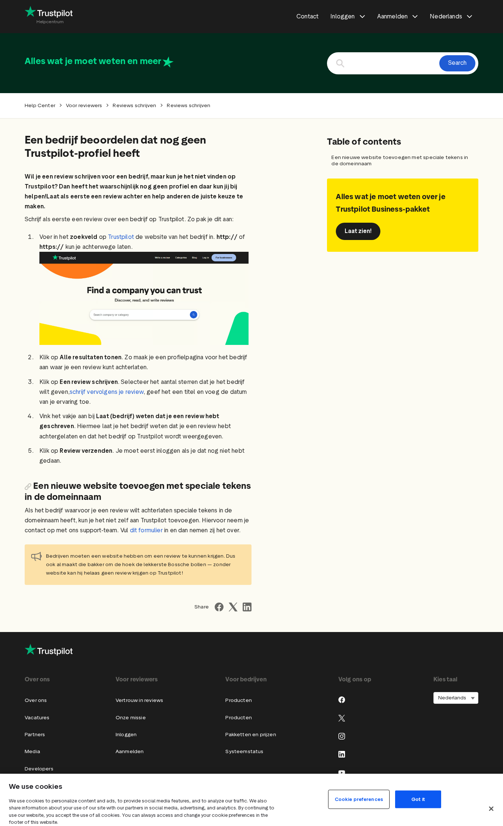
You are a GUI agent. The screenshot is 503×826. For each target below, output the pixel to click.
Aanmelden (130, 751)
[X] (341, 718)
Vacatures (37, 717)
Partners (35, 734)
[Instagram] (341, 736)
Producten (238, 700)
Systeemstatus (244, 751)
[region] (251, 800)
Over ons (36, 700)
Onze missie (131, 717)
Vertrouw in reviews (139, 700)
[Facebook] (341, 699)
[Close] (491, 809)
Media (32, 751)
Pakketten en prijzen (250, 734)
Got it (418, 799)
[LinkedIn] (341, 754)
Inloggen (126, 734)
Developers (39, 769)
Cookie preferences (359, 799)
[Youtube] (341, 772)
